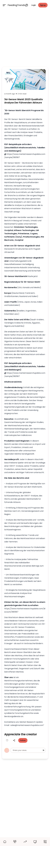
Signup (43, 5)
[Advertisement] (25, 38)
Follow (23, 740)
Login (33, 5)
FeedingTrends (16, 5)
